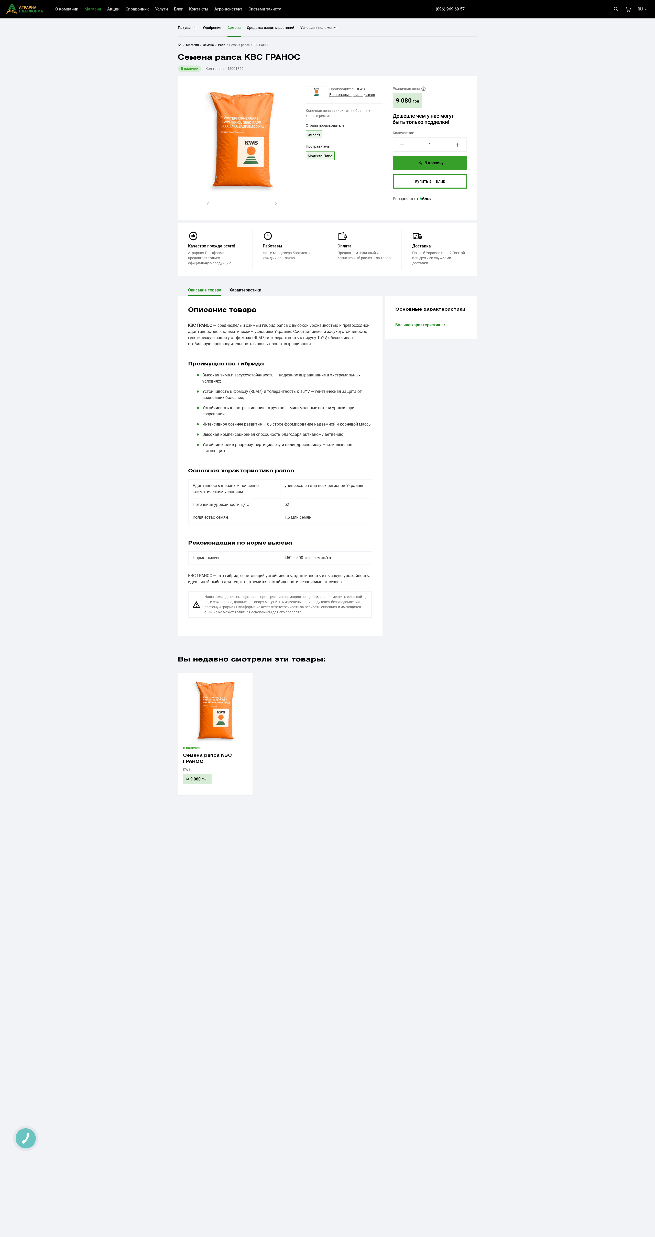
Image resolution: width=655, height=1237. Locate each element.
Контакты (198, 9)
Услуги (161, 9)
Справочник (137, 9)
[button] (208, 204)
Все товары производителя (352, 95)
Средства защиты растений (270, 28)
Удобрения (212, 28)
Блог (178, 9)
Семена (234, 28)
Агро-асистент (228, 9)
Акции (113, 9)
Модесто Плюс (320, 156)
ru (640, 9)
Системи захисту (264, 9)
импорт (314, 135)
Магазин (92, 9)
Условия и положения (318, 28)
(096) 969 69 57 (450, 9)
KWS (361, 89)
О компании (66, 9)
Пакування (187, 28)
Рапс (221, 45)
